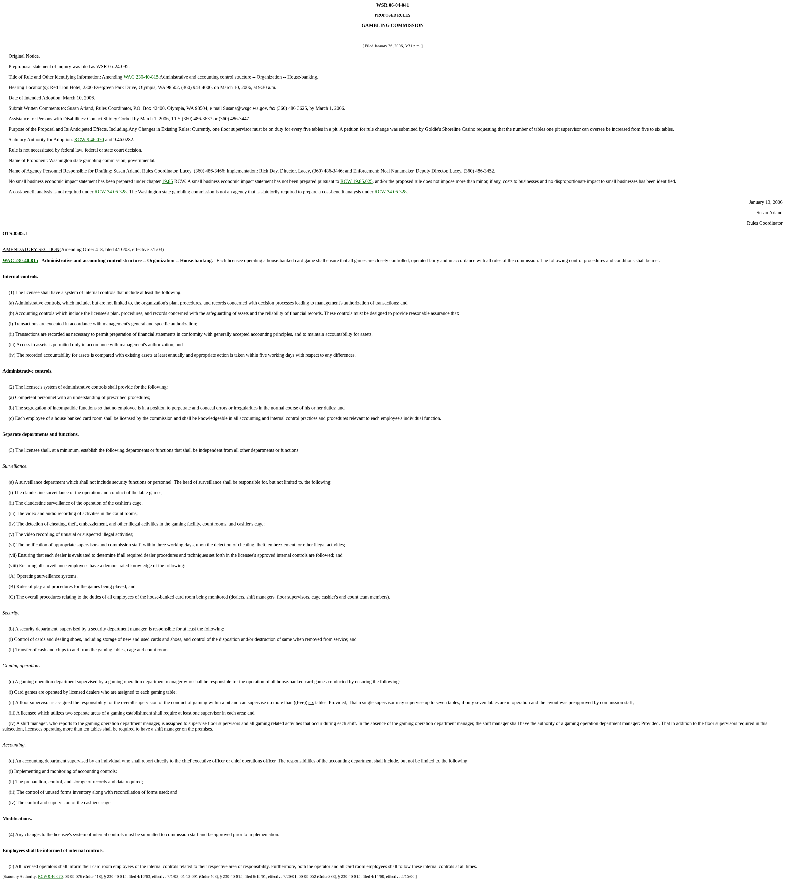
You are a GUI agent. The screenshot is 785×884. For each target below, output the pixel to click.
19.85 (167, 181)
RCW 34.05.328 (110, 191)
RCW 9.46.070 (89, 139)
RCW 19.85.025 (356, 181)
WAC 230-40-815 (141, 76)
